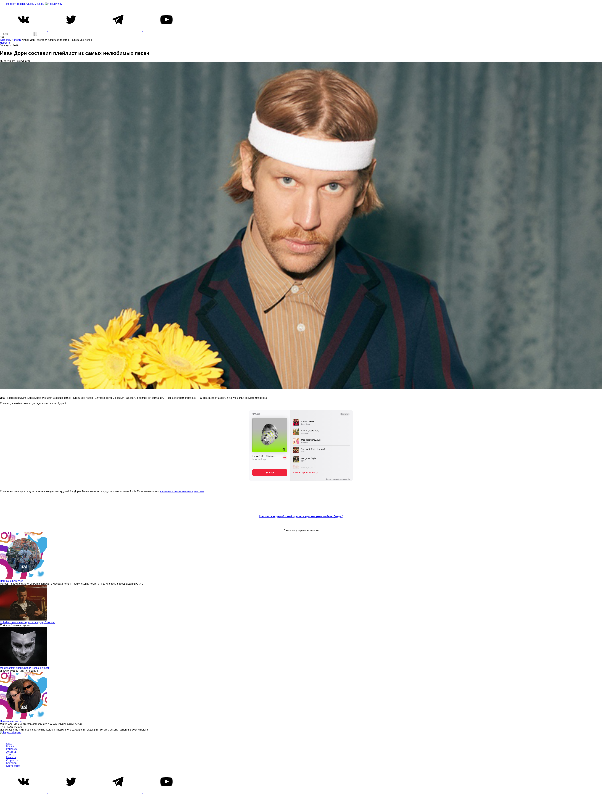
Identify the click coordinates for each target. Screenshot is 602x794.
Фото (9, 743)
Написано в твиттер (11, 581)
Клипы (41, 4)
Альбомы (31, 4)
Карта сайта (13, 766)
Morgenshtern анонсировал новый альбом (24, 668)
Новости (11, 4)
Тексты (21, 4)
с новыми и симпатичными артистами (182, 491)
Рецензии (11, 749)
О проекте (12, 760)
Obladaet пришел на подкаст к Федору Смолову (27, 622)
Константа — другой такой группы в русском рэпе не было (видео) (301, 516)
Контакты (11, 763)
